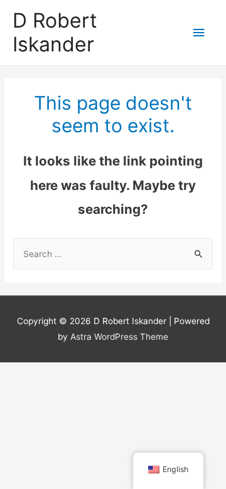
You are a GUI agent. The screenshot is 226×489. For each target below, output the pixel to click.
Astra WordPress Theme (119, 337)
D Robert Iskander (55, 32)
